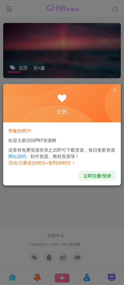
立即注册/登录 (97, 175)
